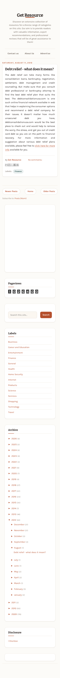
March (17, 583)
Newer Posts (11, 191)
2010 (14, 608)
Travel (11, 412)
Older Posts (49, 191)
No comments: (35, 160)
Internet (12, 379)
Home (30, 191)
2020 (14, 473)
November (19, 530)
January (18, 595)
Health (11, 369)
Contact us (13, 53)
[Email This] (6, 164)
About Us (29, 53)
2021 (14, 467)
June (16, 565)
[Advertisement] (30, 238)
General (12, 363)
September (20, 542)
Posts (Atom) (21, 198)
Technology (13, 407)
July (16, 560)
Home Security (15, 374)
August (18, 547)
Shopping (13, 401)
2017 (14, 491)
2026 (14, 438)
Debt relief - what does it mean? (29, 69)
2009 (14, 614)
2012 (14, 520)
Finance (18, 171)
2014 (14, 508)
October (18, 536)
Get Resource (30, 15)
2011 (14, 602)
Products (12, 385)
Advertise (45, 53)
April (16, 577)
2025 (14, 444)
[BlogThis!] (9, 164)
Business (12, 342)
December (19, 524)
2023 (14, 456)
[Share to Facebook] (14, 164)
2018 (14, 485)
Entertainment (15, 352)
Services (12, 396)
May (16, 571)
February (18, 589)
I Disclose (13, 641)
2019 (14, 479)
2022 (14, 462)
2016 (14, 496)
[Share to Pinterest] (17, 164)
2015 (14, 502)
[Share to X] (11, 164)
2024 (14, 450)
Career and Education (18, 347)
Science (12, 390)
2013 (14, 514)
